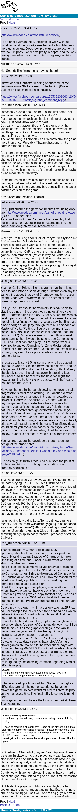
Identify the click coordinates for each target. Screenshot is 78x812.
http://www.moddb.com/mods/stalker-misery (30, 35)
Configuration (22, 810)
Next (12, 22)
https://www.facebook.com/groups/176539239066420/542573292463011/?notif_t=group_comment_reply (39, 98)
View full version (11, 19)
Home (5, 810)
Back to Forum (10, 805)
